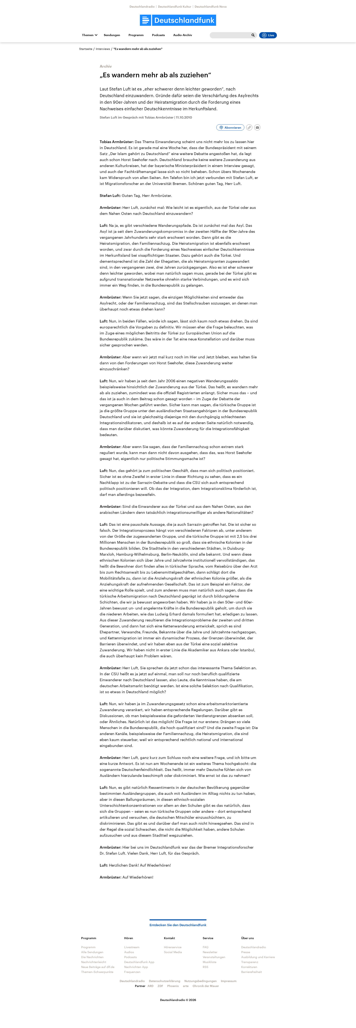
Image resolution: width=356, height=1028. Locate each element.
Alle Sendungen (92, 952)
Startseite (85, 49)
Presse (245, 952)
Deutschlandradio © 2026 (178, 1000)
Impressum (229, 981)
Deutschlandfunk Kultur (174, 6)
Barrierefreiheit (251, 972)
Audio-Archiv (182, 35)
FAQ (205, 947)
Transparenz (249, 962)
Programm (136, 35)
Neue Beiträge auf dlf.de (97, 967)
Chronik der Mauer (206, 986)
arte (186, 986)
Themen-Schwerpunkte (97, 972)
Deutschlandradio (142, 6)
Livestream (131, 947)
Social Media (173, 952)
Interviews (103, 49)
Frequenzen (132, 972)
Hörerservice (173, 947)
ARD (150, 986)
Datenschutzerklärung (164, 981)
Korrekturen (249, 967)
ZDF (160, 986)
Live (271, 35)
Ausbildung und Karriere (258, 957)
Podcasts (158, 35)
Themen (88, 35)
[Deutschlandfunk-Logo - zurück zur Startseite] (178, 20)
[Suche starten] (253, 35)
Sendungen (112, 35)
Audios (129, 952)
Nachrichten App (136, 967)
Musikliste (209, 962)
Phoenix (173, 986)
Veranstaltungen (214, 957)
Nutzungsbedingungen (200, 981)
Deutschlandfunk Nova (211, 6)
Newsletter (210, 952)
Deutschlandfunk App (139, 962)
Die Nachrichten (92, 957)
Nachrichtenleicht (93, 962)
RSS (205, 967)
